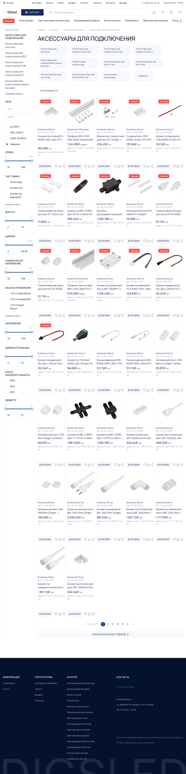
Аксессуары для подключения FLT (15, 73)
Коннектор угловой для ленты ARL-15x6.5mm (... (139, 511)
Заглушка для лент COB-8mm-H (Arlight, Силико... (169, 361)
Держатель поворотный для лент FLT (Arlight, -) (110, 138)
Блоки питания (112, 20)
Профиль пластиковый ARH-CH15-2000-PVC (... (80, 287)
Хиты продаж (26, 20)
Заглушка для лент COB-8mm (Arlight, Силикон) (51, 436)
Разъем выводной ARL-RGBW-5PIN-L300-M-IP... (139, 361)
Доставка (36, 2)
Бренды (123, 2)
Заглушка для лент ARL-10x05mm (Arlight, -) (51, 511)
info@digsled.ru (124, 699)
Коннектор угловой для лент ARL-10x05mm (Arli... (80, 585)
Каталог (84, 2)
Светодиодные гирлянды (79, 724)
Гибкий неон (131, 20)
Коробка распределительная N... (110, 212)
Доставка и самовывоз (46, 683)
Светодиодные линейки (78, 729)
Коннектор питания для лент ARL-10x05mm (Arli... (169, 436)
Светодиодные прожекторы (53, 20)
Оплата (49, 2)
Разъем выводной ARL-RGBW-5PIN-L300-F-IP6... (110, 361)
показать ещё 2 (13, 204)
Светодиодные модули (78, 735)
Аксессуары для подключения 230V (15, 54)
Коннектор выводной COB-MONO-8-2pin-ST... (169, 138)
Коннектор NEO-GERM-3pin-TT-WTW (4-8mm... (80, 436)
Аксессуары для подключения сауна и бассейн (17, 84)
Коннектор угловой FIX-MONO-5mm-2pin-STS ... (51, 138)
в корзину (45, 166)
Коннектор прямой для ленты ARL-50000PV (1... (109, 287)
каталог (72, 677)
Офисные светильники (155, 20)
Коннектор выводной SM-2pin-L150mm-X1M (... (51, 361)
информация (11, 677)
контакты (123, 677)
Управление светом (77, 758)
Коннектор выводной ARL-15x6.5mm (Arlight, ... (110, 511)
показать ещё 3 (13, 315)
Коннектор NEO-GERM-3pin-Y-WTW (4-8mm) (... (110, 436)
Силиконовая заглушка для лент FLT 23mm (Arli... (51, 212)
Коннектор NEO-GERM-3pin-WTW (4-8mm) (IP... (80, 212)
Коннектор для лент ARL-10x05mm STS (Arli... (139, 436)
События (97, 2)
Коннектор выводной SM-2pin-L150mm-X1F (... (169, 287)
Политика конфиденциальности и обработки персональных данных (150, 737)
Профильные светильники (80, 712)
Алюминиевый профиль (87, 20)
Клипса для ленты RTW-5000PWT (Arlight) (139, 212)
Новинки (8, 21)
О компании (8, 683)
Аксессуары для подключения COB (15, 64)
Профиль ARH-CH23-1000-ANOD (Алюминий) (80, 138)
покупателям (43, 677)
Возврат (72, 2)
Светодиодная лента (77, 718)
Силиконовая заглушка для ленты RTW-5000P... (169, 212)
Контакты (110, 2)
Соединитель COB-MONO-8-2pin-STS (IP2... (139, 138)
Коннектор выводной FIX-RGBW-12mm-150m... (139, 287)
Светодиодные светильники (80, 741)
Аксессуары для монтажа (14, 45)
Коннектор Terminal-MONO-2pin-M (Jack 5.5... (80, 361)
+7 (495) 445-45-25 (150, 3)
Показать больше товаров (109, 634)
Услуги (60, 2)
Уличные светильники (77, 753)
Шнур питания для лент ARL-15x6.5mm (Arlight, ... (80, 511)
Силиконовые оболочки (78, 747)
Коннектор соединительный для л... (51, 585)
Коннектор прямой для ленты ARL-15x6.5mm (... (169, 511)
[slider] (6, 161)
